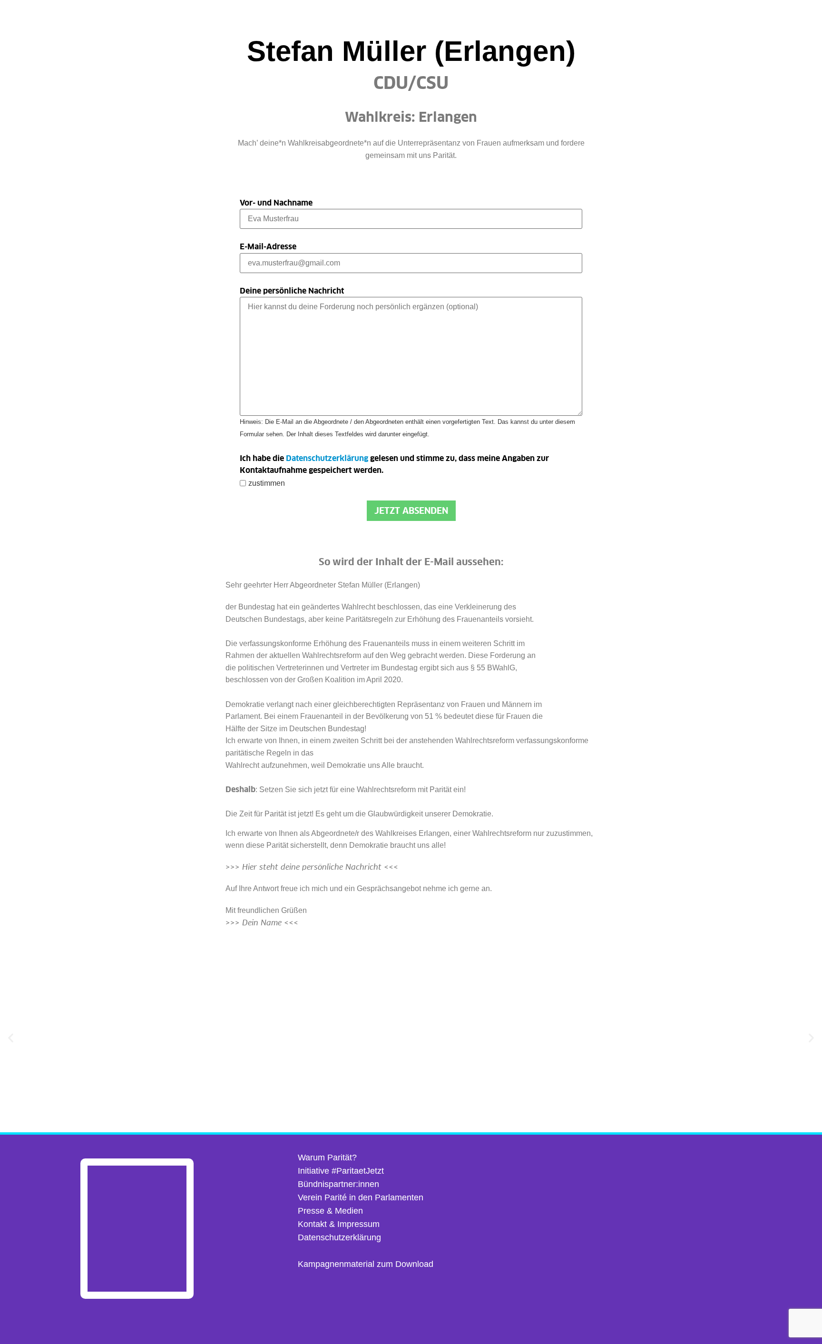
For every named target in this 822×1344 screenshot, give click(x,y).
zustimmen (266, 483)
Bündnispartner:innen (338, 1184)
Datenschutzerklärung (327, 458)
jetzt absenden (411, 510)
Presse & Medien (330, 1211)
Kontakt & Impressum (339, 1224)
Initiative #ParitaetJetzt (341, 1171)
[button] (11, 1037)
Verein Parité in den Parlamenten (360, 1197)
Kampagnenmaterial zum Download (365, 1264)
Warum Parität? (327, 1157)
